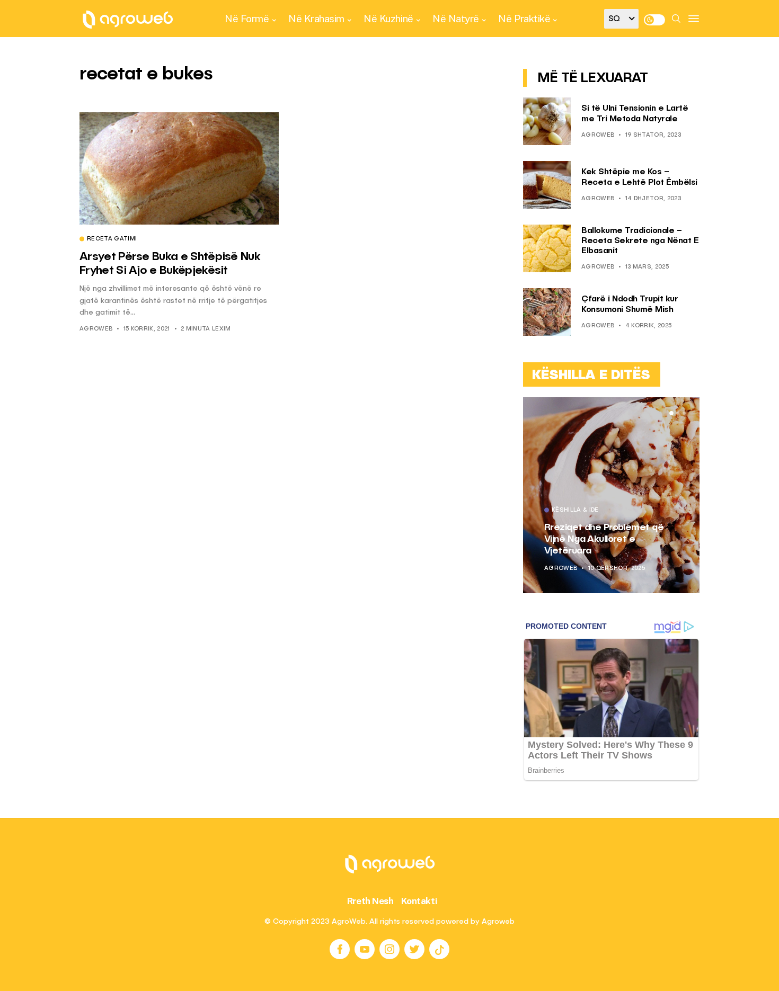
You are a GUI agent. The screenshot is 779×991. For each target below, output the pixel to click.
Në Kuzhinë (388, 18)
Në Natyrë (455, 18)
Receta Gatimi (112, 239)
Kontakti (419, 901)
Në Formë (247, 18)
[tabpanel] (611, 495)
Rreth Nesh (370, 901)
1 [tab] (671, 413)
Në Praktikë (524, 18)
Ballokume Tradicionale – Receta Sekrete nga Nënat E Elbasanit (639, 241)
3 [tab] (684, 413)
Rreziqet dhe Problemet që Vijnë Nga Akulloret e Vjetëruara (603, 539)
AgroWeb (95, 329)
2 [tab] (677, 413)
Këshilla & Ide (575, 510)
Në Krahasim (316, 18)
